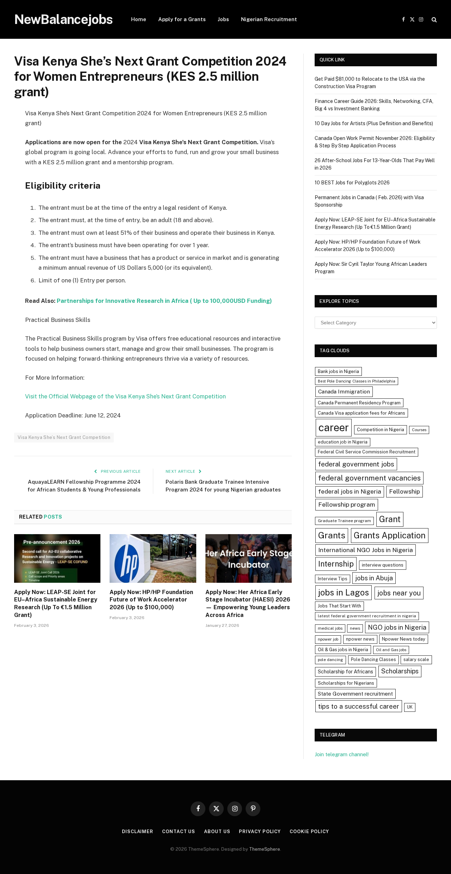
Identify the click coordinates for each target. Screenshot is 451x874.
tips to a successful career (358, 706)
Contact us (178, 831)
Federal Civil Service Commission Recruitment (366, 451)
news (355, 628)
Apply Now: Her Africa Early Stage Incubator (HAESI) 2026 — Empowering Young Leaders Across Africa (247, 603)
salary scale (416, 659)
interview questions (382, 565)
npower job (328, 639)
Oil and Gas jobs (391, 649)
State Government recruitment (355, 694)
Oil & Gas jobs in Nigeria (343, 649)
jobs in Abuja (374, 578)
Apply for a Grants (182, 19)
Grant (390, 519)
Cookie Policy (309, 831)
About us (217, 831)
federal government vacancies (369, 478)
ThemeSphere (264, 849)
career (334, 427)
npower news (360, 639)
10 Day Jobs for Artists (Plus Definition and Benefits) (374, 123)
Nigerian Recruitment (269, 19)
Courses (419, 429)
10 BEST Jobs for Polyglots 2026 (352, 182)
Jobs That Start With (339, 606)
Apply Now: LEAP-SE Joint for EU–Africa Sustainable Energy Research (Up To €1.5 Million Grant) (55, 603)
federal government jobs (356, 464)
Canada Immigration (344, 391)
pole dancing (330, 659)
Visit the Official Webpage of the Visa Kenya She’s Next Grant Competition (125, 396)
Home (138, 19)
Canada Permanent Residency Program (359, 402)
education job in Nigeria (342, 442)
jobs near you (399, 593)
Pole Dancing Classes (373, 659)
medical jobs (330, 628)
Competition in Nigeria (380, 429)
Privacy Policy (260, 831)
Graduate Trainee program (344, 520)
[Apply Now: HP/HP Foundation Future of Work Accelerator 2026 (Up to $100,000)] (153, 558)
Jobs (223, 19)
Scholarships (400, 671)
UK (410, 707)
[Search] (433, 19)
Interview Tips (332, 578)
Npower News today (403, 639)
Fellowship (404, 491)
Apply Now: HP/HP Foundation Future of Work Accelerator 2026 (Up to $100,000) (151, 600)
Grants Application (390, 535)
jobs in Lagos (343, 592)
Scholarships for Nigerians (346, 683)
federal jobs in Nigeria (349, 491)
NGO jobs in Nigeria (397, 627)
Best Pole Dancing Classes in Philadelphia (356, 381)
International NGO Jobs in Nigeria (365, 550)
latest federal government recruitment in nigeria (367, 615)
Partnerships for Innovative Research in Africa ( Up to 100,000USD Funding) (164, 300)
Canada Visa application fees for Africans (361, 413)
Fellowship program (346, 504)
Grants (331, 535)
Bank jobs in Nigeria (338, 371)
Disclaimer (137, 831)
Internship (336, 563)
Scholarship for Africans (345, 671)
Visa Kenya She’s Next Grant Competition (64, 437)
